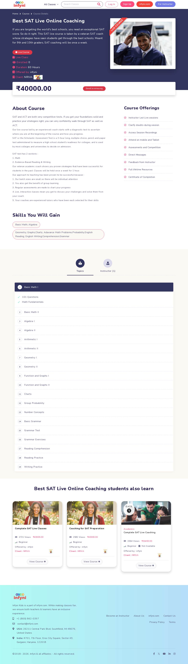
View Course (36, 561)
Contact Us (169, 615)
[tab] (80, 266)
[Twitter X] (159, 654)
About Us (139, 615)
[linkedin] (169, 654)
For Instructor (165, 4)
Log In (111, 4)
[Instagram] (174, 654)
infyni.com (144, 4)
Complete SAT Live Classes (31, 528)
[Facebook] (154, 654)
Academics (129, 529)
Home (15, 13)
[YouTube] (164, 654)
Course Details (40, 13)
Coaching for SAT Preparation (86, 528)
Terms (172, 622)
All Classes (50, 4)
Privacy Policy (156, 622)
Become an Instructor (117, 615)
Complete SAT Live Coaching (139, 532)
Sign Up (127, 4)
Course (25, 13)
